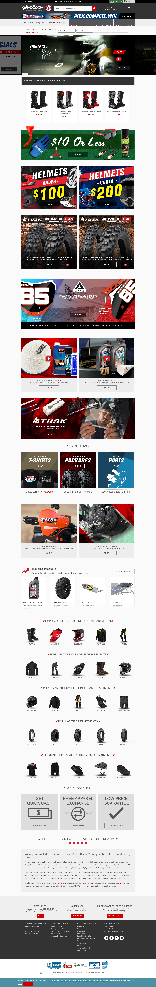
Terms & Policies (56, 926)
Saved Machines (31, 32)
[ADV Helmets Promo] (124, 671)
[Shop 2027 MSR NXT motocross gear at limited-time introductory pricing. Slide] (72, 55)
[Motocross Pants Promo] (124, 637)
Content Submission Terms (60, 931)
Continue (28, 984)
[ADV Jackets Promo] (31, 671)
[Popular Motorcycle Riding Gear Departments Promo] (78, 689)
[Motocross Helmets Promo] (78, 637)
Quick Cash (81, 943)
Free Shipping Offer (84, 936)
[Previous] (25, 55)
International (81, 950)
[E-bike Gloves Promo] (78, 771)
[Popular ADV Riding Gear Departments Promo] (78, 655)
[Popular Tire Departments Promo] (78, 722)
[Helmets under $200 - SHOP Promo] (106, 185)
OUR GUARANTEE (115, 916)
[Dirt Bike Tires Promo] (31, 737)
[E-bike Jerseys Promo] (31, 771)
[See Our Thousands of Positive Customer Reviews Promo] (78, 841)
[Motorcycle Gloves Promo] (101, 704)
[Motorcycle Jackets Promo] (55, 704)
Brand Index (108, 926)
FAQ (79, 945)
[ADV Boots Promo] (101, 671)
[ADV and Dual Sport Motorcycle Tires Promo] (101, 737)
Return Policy (55, 933)
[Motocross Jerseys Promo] (101, 637)
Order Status (82, 929)
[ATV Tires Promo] (55, 737)
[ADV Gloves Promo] (78, 671)
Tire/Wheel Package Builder (114, 931)
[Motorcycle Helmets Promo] (31, 704)
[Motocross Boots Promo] (31, 637)
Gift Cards (81, 931)
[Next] (129, 55)
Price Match (81, 933)
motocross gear (87, 883)
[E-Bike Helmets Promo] (101, 771)
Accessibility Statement (59, 936)
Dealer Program (29, 929)
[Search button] (94, 8)
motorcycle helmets (59, 883)
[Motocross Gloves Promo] (55, 637)
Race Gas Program (31, 933)
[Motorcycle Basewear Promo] (124, 704)
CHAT (40, 916)
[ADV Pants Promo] (55, 671)
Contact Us (81, 926)
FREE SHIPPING (68, 1)
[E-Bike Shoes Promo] (124, 771)
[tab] (45, 80)
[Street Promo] (124, 737)
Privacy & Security (57, 929)
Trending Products (84, 948)
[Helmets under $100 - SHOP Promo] (49, 185)
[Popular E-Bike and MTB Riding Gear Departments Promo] (78, 756)
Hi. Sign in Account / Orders (111, 8)
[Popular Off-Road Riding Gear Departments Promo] (78, 622)
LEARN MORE (77, 916)
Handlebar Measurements (113, 929)
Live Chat (130, 1)
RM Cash (117, 1)
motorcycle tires (121, 883)
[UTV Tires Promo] (78, 737)
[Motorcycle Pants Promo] (78, 704)
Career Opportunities (31, 926)
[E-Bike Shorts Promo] (55, 771)
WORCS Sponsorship (31, 931)
